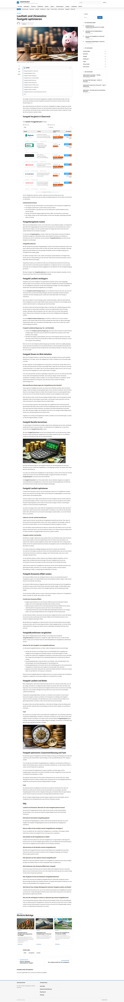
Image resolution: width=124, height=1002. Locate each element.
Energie (67, 6)
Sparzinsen (32, 9)
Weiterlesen (20, 944)
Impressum (43, 992)
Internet (80, 6)
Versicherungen (59, 6)
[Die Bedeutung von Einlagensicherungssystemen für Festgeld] (25, 923)
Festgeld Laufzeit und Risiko (30, 89)
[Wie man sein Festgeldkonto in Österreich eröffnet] (63, 923)
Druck (19, 74)
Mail (19, 68)
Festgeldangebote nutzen (29, 73)
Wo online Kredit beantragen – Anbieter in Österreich (92, 81)
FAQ (25, 94)
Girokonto (33, 6)
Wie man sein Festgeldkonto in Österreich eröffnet (62, 933)
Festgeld (37, 9)
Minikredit (73, 9)
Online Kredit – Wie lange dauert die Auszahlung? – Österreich (94, 91)
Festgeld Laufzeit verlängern (30, 75)
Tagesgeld (67, 9)
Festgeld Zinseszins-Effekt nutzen (31, 84)
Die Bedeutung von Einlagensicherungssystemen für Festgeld (25, 934)
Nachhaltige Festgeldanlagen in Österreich (95, 41)
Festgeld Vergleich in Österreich (31, 71)
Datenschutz (104, 999)
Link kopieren (31, 952)
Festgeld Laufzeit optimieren (30, 82)
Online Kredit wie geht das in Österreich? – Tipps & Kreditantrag (94, 86)
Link (19, 71)
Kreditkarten (40, 6)
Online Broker (61, 9)
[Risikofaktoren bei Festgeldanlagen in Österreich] (44, 923)
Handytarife (74, 6)
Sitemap (42, 995)
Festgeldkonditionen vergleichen (31, 87)
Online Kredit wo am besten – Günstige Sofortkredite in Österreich (91, 75)
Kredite (46, 6)
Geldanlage (26, 6)
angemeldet (25, 972)
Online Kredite (54, 9)
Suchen (104, 2)
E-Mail (25, 952)
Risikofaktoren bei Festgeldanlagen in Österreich (43, 933)
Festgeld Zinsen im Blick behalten (31, 78)
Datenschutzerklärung (46, 989)
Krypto (52, 6)
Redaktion (24, 24)
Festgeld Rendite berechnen (30, 80)
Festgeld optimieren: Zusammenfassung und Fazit (35, 91)
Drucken (38, 952)
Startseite (20, 6)
